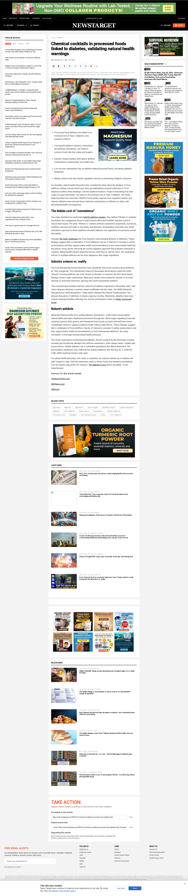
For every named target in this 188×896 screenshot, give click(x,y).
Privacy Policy (154, 855)
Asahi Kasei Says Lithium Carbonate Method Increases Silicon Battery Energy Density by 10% (22, 186)
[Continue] (53, 861)
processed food (83, 74)
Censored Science (92, 73)
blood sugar (81, 73)
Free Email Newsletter (157, 852)
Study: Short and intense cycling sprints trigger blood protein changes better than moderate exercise (22, 250)
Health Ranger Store (156, 858)
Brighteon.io (84, 849)
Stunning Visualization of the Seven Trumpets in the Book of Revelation (105, 515)
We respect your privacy (12, 867)
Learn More (121, 888)
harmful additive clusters (95, 217)
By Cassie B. (56, 60)
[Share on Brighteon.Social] (54, 66)
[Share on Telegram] (75, 66)
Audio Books (46, 18)
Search (182, 18)
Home (5, 18)
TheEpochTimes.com (60, 379)
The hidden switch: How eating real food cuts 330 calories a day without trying (23, 117)
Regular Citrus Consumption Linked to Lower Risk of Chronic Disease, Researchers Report (23, 67)
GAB (81, 864)
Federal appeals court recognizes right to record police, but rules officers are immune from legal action (23, 126)
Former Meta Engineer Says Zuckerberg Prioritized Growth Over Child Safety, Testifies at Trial (23, 51)
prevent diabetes (71, 74)
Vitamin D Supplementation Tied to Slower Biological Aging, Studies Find (20, 101)
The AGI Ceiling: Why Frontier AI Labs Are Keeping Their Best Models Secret (23, 136)
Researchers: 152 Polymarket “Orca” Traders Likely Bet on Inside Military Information (23, 83)
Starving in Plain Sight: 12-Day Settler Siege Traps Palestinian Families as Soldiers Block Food (23, 162)
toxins (113, 74)
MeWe (82, 861)
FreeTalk (82, 858)
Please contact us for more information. (65, 838)
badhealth (73, 73)
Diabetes (60, 38)
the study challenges (69, 239)
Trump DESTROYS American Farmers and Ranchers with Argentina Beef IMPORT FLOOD (173, 89)
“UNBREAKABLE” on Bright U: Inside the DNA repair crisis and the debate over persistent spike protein (23, 92)
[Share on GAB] (86, 66)
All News (117, 852)
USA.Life (82, 867)
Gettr (81, 855)
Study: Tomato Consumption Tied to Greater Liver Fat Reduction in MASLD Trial (23, 202)
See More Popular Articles (24, 258)
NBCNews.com (58, 384)
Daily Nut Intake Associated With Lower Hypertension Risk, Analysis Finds (19, 218)
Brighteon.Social (85, 852)
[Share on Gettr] (91, 66)
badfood (66, 73)
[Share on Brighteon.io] (59, 66)
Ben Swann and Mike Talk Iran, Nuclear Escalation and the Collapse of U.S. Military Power (153, 124)
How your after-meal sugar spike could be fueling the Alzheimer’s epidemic (23, 194)
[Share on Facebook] (64, 66)
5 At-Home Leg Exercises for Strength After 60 (22, 225)
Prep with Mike (25, 18)
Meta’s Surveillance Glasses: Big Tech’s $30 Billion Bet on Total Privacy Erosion (23, 241)
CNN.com (55, 389)
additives (59, 73)
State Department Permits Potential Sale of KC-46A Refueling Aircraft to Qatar (23, 233)
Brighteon (13, 18)
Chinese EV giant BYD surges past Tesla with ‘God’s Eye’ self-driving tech (106, 557)
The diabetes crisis (97, 365)
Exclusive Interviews (121, 861)
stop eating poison (103, 74)
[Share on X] (70, 66)
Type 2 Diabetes (121, 74)
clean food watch (106, 73)
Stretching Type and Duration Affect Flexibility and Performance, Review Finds (23, 178)
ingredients (60, 74)
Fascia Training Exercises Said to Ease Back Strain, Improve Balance (21, 109)
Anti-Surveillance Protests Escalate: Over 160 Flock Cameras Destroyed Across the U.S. (23, 154)
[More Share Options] (96, 66)
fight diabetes (125, 73)
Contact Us (153, 849)
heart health (84, 411)
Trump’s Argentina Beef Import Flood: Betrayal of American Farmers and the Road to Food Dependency (23, 145)
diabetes (116, 73)
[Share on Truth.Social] (80, 66)
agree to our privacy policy (64, 891)
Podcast (117, 858)
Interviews (36, 18)
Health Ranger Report (154, 64)
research (93, 74)
